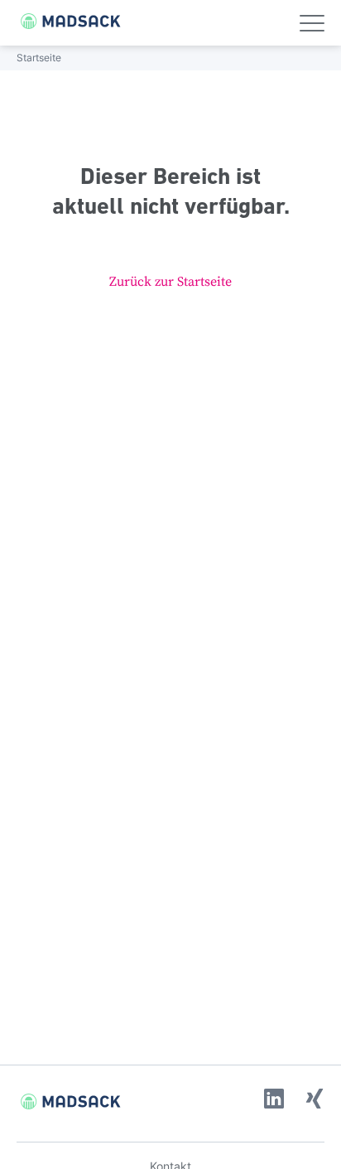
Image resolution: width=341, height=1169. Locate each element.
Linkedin (274, 1099)
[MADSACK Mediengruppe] (62, 21)
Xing (314, 1099)
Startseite (39, 57)
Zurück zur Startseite (170, 281)
